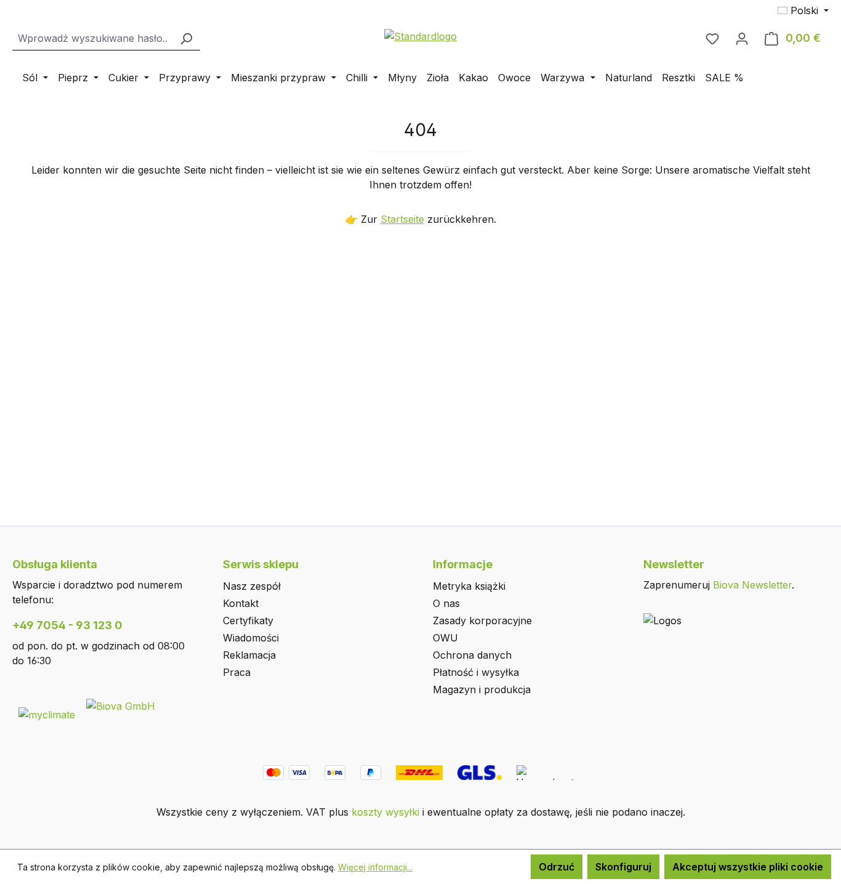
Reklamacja (249, 655)
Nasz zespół (252, 586)
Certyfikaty (248, 620)
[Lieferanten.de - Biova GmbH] (120, 705)
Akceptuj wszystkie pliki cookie (747, 867)
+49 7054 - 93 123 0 (67, 625)
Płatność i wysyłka (476, 672)
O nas (446, 603)
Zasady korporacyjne (482, 620)
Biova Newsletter (752, 585)
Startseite (402, 219)
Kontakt (241, 603)
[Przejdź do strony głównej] (420, 36)
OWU (445, 638)
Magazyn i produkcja (482, 689)
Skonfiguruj (623, 867)
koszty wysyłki (385, 812)
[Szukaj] (186, 38)
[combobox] (92, 38)
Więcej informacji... (375, 867)
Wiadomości (251, 638)
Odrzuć (556, 867)
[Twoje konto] (742, 38)
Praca (237, 672)
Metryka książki (469, 586)
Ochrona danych (472, 655)
